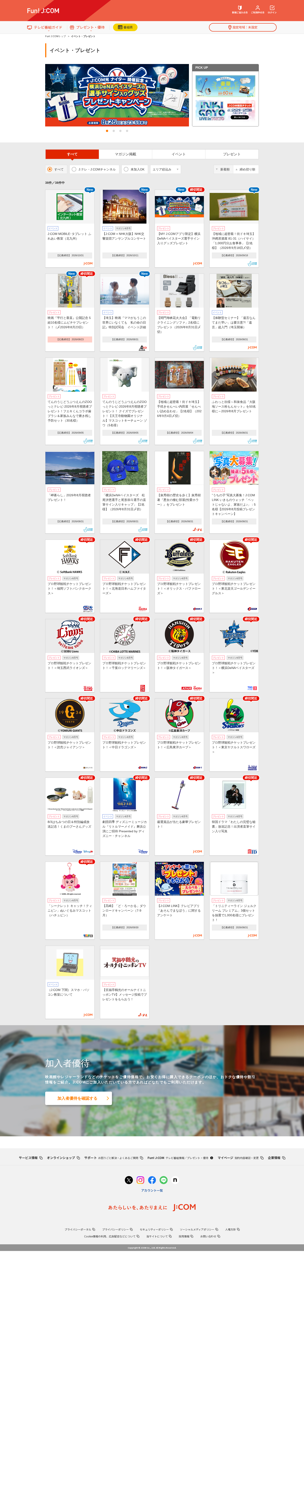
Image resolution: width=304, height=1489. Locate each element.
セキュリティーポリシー (154, 1229)
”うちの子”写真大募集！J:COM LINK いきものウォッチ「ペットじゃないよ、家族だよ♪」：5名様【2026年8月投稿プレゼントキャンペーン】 (234, 504)
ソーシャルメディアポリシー (197, 1229)
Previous (48, 95)
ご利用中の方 (257, 12)
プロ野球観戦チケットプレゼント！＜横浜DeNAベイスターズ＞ (233, 667)
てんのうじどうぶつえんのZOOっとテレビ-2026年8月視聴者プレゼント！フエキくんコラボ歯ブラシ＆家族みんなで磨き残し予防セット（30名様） (70, 411)
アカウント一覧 (152, 1190)
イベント (179, 154)
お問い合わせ (208, 1236)
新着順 (225, 169)
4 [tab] (127, 131)
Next (186, 95)
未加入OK (137, 169)
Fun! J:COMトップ (55, 36)
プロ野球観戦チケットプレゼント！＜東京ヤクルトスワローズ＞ (233, 747)
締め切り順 (247, 169)
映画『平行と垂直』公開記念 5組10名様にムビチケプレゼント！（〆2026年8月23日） (69, 322)
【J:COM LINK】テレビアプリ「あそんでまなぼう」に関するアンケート (179, 910)
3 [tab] (120, 131)
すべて (72, 154)
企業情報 (274, 1157)
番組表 (128, 27)
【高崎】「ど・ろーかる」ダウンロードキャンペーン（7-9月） (124, 910)
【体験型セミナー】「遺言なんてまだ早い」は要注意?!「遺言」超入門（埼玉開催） (233, 322)
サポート (111, 1157)
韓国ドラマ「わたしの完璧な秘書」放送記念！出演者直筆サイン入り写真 (233, 826)
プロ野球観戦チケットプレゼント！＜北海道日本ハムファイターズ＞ (124, 588)
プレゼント (232, 154)
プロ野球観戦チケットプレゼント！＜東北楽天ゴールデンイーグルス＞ (233, 588)
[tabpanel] (117, 95)
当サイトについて (157, 1236)
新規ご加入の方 (240, 12)
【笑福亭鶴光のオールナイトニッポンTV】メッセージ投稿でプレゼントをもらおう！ (124, 994)
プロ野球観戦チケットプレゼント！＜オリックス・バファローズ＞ (179, 588)
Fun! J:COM (178, 1157)
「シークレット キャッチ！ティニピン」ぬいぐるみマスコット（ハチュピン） (70, 910)
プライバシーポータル (78, 1229)
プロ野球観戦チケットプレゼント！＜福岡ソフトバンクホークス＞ (69, 588)
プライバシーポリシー (115, 1229)
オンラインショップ (61, 1157)
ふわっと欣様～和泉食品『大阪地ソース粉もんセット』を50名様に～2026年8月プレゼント (234, 406)
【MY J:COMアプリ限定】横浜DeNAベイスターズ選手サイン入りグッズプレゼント (179, 238)
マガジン (125, 154)
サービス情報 (28, 1157)
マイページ (238, 1157)
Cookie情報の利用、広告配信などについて (110, 1236)
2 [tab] (114, 131)
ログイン (272, 12)
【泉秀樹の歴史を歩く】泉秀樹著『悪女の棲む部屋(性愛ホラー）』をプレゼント (179, 499)
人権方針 (230, 1229)
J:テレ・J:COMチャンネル (97, 169)
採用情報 (184, 1236)
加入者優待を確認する (77, 1098)
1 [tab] (107, 131)
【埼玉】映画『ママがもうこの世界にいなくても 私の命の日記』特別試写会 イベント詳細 (124, 322)
